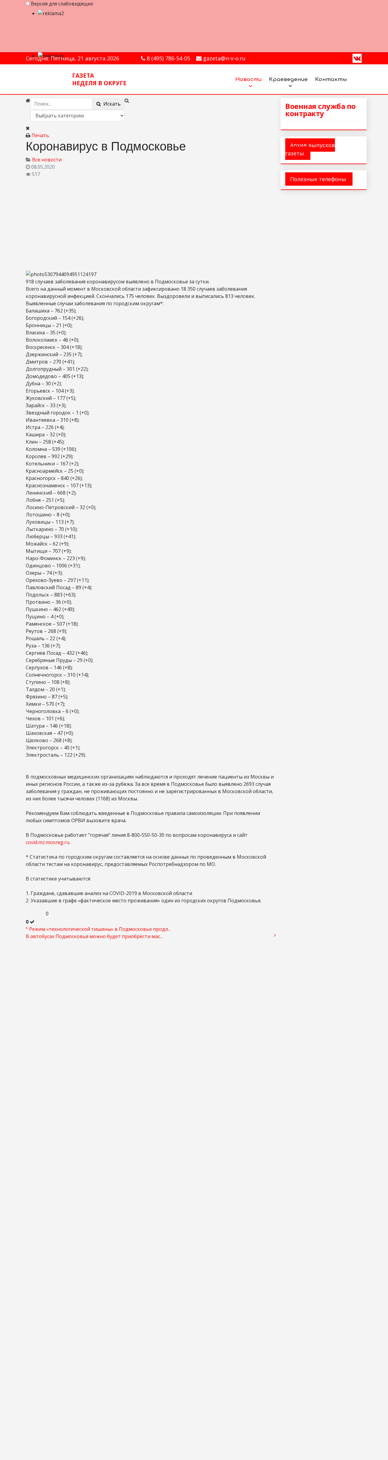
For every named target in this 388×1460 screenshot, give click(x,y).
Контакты (331, 79)
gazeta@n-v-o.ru (224, 58)
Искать (111, 103)
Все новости (47, 159)
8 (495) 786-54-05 (168, 58)
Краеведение (288, 79)
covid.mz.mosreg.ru (47, 842)
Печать (40, 135)
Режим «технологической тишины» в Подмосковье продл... (100, 929)
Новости (248, 79)
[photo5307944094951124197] (86, 223)
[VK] (357, 58)
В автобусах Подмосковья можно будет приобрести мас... (94, 936)
